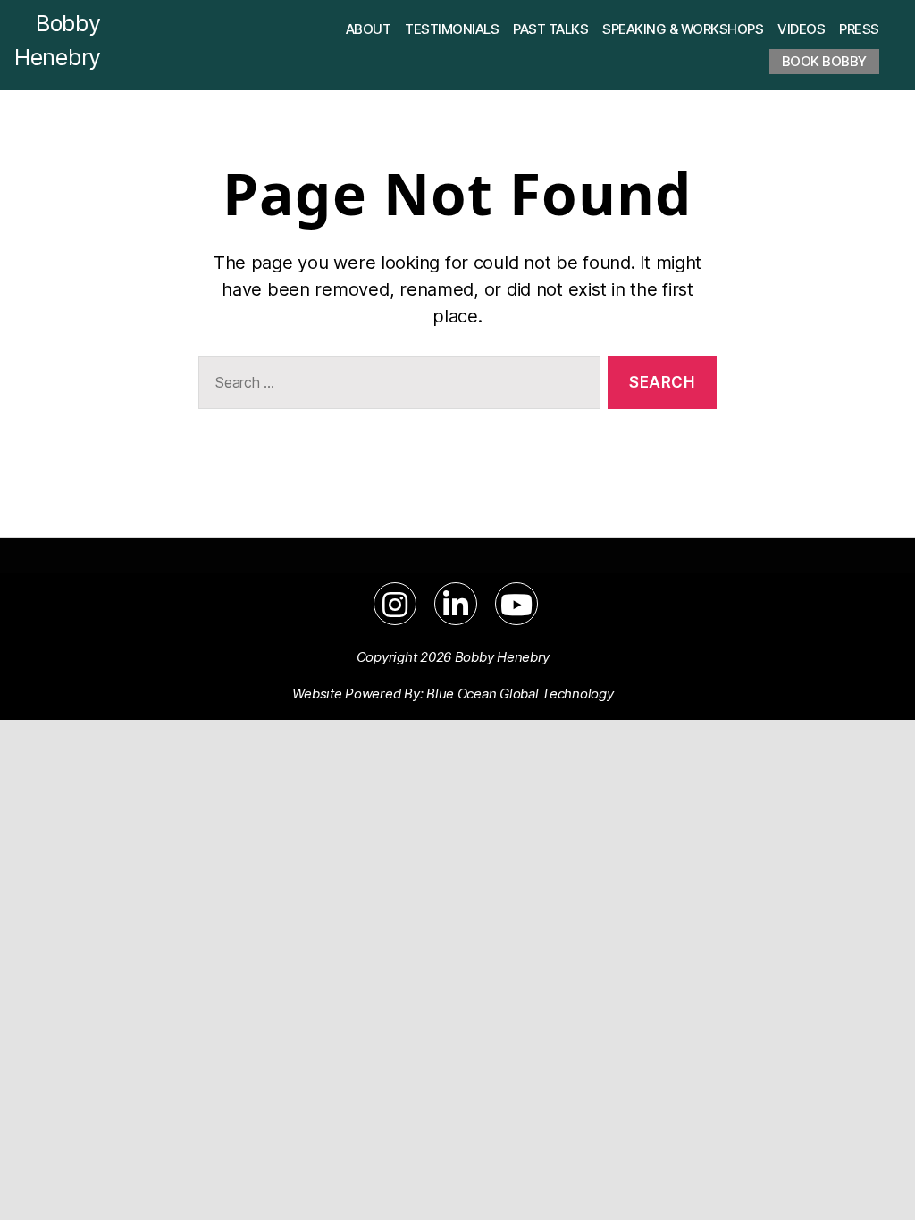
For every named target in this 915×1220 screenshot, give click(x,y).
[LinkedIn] (455, 603)
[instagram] (395, 603)
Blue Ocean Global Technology (519, 693)
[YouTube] (516, 603)
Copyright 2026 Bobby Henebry (453, 656)
